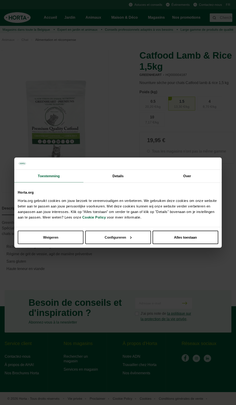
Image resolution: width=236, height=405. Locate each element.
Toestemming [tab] (49, 176)
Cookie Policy (94, 217)
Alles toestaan (185, 237)
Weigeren (50, 237)
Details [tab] (118, 176)
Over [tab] (187, 176)
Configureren (115, 237)
